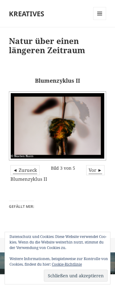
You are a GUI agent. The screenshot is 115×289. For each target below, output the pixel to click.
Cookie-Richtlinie (67, 264)
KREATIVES (26, 13)
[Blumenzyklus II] (57, 125)
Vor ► (95, 170)
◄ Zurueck (25, 170)
